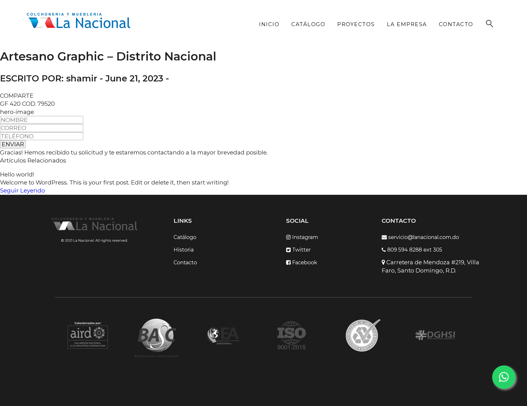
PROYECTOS (356, 24)
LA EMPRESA (407, 24)
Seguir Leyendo (22, 190)
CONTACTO (456, 24)
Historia (184, 250)
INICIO (269, 24)
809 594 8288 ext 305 (414, 250)
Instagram (304, 237)
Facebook (304, 262)
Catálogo (185, 237)
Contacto (185, 262)
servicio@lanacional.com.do (423, 237)
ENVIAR (13, 144)
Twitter (301, 250)
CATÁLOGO (308, 24)
